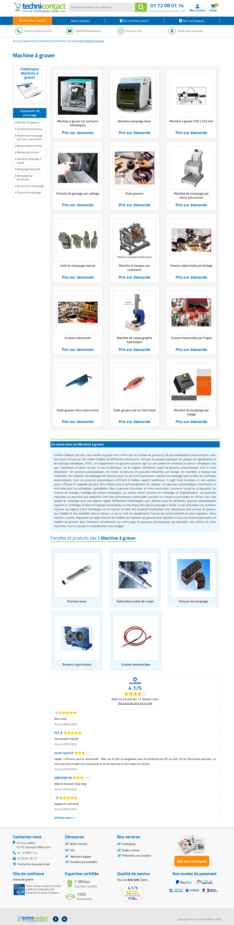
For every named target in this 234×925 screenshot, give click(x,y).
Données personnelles (83, 862)
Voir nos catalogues (192, 861)
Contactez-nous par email (33, 864)
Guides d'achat (131, 850)
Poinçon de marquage (193, 601)
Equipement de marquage (68, 41)
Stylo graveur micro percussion (78, 410)
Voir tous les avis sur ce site (135, 703)
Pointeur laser (76, 601)
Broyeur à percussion (77, 664)
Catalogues (129, 844)
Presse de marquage (29, 192)
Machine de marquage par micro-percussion (29, 137)
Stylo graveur (134, 193)
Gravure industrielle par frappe (191, 338)
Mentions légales (80, 856)
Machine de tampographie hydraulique (134, 340)
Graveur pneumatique (135, 664)
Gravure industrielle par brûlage (191, 265)
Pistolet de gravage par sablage (77, 193)
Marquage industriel (28, 169)
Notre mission (78, 844)
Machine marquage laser (134, 121)
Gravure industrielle (78, 338)
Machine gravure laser (29, 146)
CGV (72, 850)
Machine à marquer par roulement (134, 267)
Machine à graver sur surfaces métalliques (77, 123)
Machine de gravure (28, 122)
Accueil (16, 41)
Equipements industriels (36, 41)
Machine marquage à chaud (29, 161)
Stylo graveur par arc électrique (134, 410)
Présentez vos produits (136, 855)
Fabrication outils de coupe (135, 601)
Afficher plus (63, 817)
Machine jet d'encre (28, 152)
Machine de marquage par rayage (191, 412)
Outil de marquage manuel (77, 265)
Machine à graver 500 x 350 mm (191, 121)
